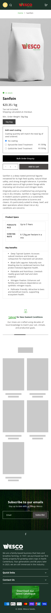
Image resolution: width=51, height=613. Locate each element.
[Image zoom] (25, 52)
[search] (11, 5)
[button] (33, 167)
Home (20, 13)
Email (8, 515)
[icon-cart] (45, 5)
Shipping (7, 112)
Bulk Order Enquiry (25, 158)
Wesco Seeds (29, 609)
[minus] (5, 167)
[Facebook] (26, 534)
